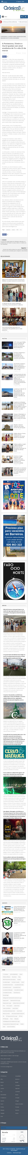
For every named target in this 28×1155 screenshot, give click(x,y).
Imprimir (19, 53)
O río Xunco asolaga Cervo (6, 1066)
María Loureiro (6, 1013)
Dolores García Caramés (18, 1003)
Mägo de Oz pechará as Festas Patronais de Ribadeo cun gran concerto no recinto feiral (13, 280)
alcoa (21, 974)
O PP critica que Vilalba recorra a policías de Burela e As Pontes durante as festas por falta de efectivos (20, 344)
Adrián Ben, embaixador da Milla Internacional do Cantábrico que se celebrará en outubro (20, 959)
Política (2, 1107)
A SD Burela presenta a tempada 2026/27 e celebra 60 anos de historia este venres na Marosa (19, 920)
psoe (11, 1018)
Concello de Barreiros (8, 984)
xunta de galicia (11, 1026)
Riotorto (17, 1110)
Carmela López (6, 982)
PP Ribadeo (5, 1018)
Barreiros (17, 1079)
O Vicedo (17, 1097)
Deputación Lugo (7, 1003)
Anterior (4, 240)
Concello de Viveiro (18, 990)
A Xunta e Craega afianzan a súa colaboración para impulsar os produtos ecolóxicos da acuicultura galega (19, 459)
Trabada (2, 1113)
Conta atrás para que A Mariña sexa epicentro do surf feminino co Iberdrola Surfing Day (20, 908)
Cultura (2, 1088)
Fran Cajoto (9, 1005)
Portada (17, 1107)
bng (19, 977)
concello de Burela (19, 984)
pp (3, 1016)
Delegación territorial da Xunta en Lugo (12, 997)
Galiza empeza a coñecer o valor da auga (9, 1055)
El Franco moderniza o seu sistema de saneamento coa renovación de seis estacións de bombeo (19, 355)
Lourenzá (17, 1091)
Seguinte (23, 248)
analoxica (8, 229)
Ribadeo (16, 1018)
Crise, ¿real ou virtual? (5, 1058)
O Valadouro (3, 1097)
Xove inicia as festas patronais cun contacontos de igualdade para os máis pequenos (12, 329)
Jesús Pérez (15, 1008)
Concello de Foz (16, 987)
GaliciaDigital (14, 1150)
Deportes (17, 1088)
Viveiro (22, 1024)
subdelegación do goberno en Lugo (11, 1021)
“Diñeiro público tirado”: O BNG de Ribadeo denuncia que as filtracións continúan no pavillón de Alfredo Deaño (20, 447)
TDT (17, 229)
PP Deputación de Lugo (11, 1016)
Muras (16, 1094)
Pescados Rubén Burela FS (18, 1013)
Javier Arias (16, 1005)
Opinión (2, 1101)
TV (20, 229)
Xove (2, 1116)
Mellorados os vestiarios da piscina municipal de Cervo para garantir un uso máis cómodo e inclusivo (20, 470)
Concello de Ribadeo (7, 990)
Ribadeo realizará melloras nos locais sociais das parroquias (19, 426)
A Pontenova (3, 1076)
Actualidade (18, 1076)
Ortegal (17, 1101)
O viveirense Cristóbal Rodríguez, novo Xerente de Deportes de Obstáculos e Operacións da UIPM (20, 935)
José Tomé (19, 1011)
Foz (4, 1005)
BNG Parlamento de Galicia (9, 979)
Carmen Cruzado (15, 982)
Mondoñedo (3, 1094)
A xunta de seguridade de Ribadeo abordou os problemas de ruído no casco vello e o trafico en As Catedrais (13, 243)
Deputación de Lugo (15, 1000)
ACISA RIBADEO (14, 974)
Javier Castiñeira (7, 1008)
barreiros (14, 977)
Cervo (22, 982)
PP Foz (20, 1016)
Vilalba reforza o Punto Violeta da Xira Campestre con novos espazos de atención (20, 435)
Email (25, 53)
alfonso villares (6, 977)
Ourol (2, 1104)
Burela (19, 979)
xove (4, 1026)
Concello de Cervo (7, 987)
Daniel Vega (5, 995)
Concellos (17, 1085)
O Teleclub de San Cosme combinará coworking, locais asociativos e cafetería (12, 304)
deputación (5, 1000)
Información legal (17, 1152)
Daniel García (17, 992)
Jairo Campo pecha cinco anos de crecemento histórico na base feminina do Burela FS (20, 949)
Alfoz (2, 1079)
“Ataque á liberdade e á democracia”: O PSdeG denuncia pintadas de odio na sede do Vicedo (20, 416)
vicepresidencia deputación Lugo (10, 1024)
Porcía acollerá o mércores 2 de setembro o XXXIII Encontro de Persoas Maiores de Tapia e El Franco (14, 859)
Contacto (9, 1152)
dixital (13, 229)
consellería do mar (7, 992)
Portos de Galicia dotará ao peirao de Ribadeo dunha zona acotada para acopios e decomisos (14, 250)
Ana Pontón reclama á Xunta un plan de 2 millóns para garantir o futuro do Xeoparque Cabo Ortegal (19, 366)
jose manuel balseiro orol (9, 1011)
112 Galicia (5, 974)
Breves (2, 1082)
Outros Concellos (19, 1104)
